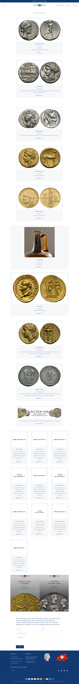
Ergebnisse (38, 95)
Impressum (63, 681)
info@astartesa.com (30, 661)
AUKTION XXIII (38, 423)
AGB (45, 681)
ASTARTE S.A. (19, 681)
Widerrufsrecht (32, 681)
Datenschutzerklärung (40, 681)
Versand (49, 681)
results (38, 52)
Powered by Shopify (24, 681)
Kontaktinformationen (56, 681)
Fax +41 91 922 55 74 (30, 658)
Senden (20, 646)
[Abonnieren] (32, 670)
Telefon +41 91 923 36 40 (31, 656)
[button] (2, 5)
